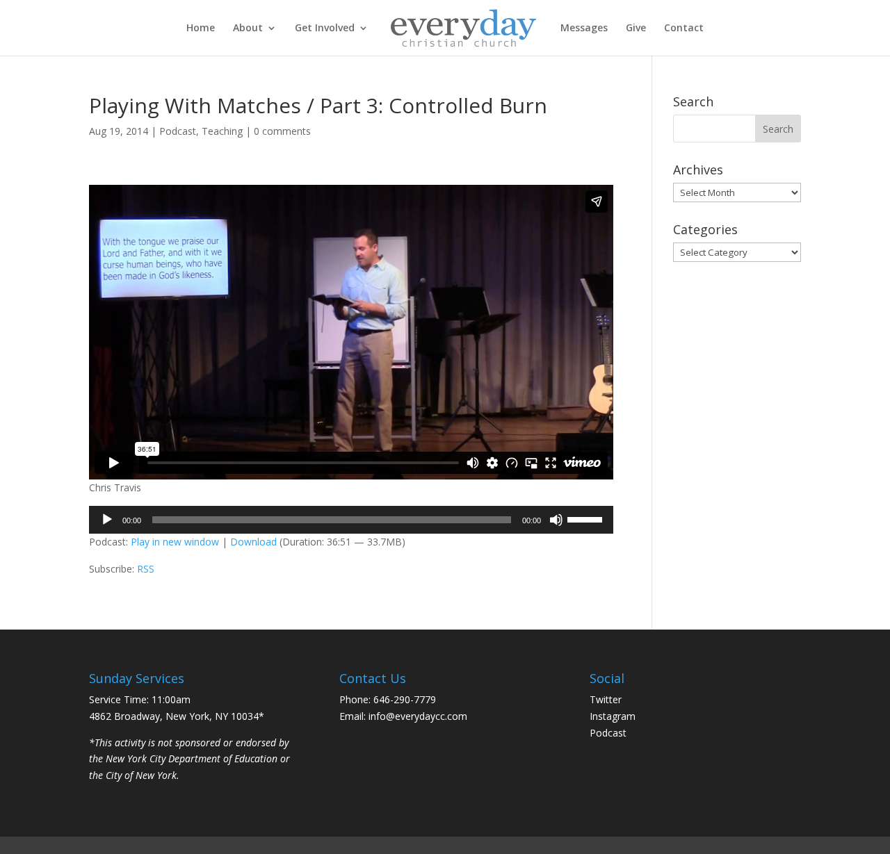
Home (200, 28)
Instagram (613, 716)
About (248, 28)
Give (636, 28)
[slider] (586, 518)
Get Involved (325, 28)
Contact (684, 28)
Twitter (606, 699)
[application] (351, 520)
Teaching (222, 131)
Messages (584, 28)
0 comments (282, 131)
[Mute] (556, 520)
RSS (145, 568)
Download (253, 541)
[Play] (107, 520)
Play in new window (175, 541)
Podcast (177, 131)
